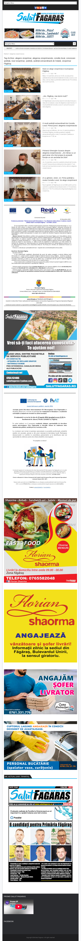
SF (53, 73)
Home (6, 54)
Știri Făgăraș (8, 91)
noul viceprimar (18, 61)
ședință (29, 61)
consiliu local (59, 58)
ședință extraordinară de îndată (47, 61)
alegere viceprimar (23, 58)
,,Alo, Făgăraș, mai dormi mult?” (55, 96)
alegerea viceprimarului (43, 58)
